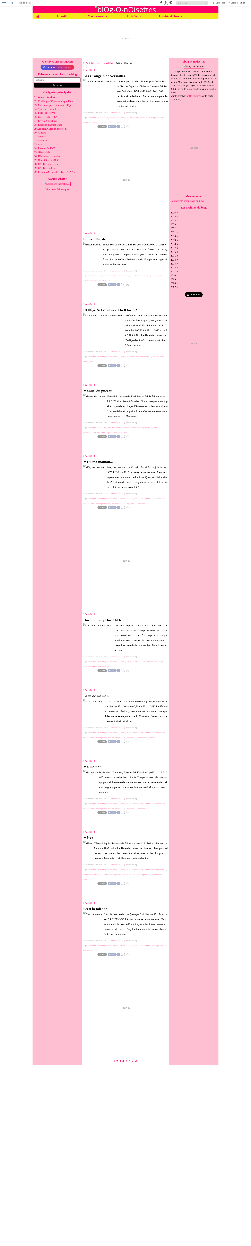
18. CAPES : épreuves (46, 164)
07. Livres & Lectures (45, 120)
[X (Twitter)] (166, 3)
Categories (107, 63)
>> (136, 1061)
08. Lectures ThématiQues (48, 124)
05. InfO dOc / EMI (44, 113)
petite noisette (194, 96)
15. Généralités (42, 152)
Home (37, 14)
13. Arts (38, 144)
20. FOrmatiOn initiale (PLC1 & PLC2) (55, 171)
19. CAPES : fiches (44, 167)
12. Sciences (40, 140)
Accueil (61, 16)
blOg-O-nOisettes (91, 63)
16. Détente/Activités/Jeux (48, 156)
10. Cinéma (40, 132)
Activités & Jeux (168, 16)
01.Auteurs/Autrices (44, 97)
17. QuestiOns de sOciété (47, 160)
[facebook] (161, 3)
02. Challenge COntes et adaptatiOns (53, 101)
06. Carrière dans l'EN (46, 116)
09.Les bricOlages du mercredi (50, 128)
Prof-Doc (132, 16)
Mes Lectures (96, 16)
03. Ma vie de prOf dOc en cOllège (52, 105)
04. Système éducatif (45, 109)
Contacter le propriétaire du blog (187, 201)
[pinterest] (171, 3)
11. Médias (40, 136)
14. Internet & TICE (44, 148)
